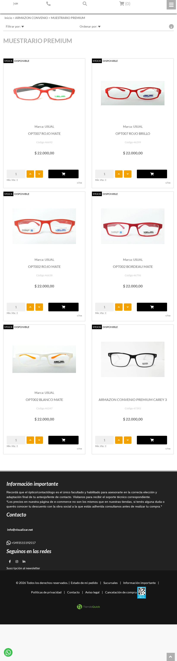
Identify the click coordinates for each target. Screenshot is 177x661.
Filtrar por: (13, 26)
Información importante (139, 583)
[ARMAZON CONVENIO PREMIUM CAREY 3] (133, 357)
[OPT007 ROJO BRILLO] (133, 91)
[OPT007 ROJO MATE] (44, 91)
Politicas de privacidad (46, 592)
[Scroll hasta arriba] (171, 657)
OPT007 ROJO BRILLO (132, 133)
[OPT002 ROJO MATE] (44, 224)
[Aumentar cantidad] (30, 174)
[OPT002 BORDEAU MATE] (133, 224)
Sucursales (110, 583)
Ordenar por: (89, 26)
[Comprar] (63, 174)
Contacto (73, 592)
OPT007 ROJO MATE (44, 133)
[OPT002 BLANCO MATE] (44, 357)
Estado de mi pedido (18, 10)
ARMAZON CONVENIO (31, 18)
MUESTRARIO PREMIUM (68, 18)
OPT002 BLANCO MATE (44, 399)
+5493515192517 (23, 543)
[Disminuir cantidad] (39, 174)
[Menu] (171, 4)
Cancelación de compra (121, 592)
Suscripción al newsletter (23, 568)
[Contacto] (48, 3)
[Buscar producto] (85, 3)
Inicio (8, 18)
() (127, 3)
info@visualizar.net (19, 529)
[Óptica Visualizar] (15, 3)
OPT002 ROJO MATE (44, 266)
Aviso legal (92, 592)
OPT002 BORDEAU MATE (133, 266)
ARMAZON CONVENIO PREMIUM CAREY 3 (133, 399)
